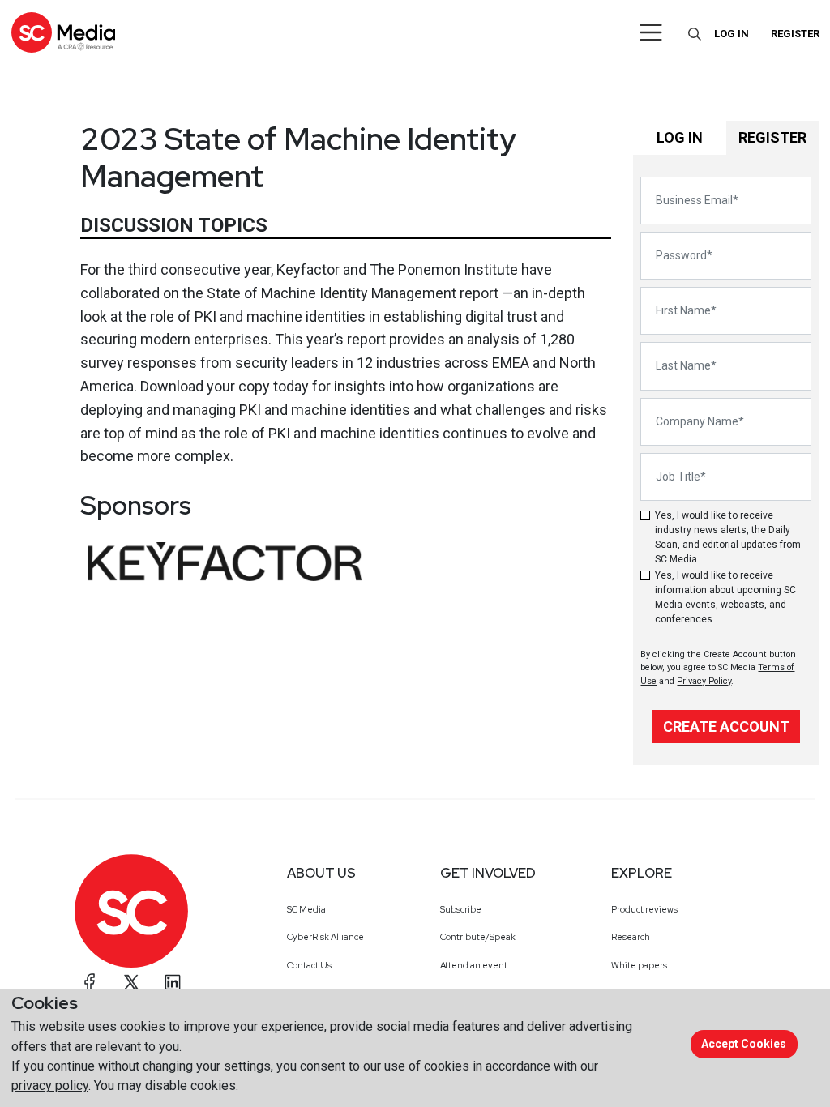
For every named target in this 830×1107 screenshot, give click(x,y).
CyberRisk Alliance (325, 936)
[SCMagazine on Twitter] (131, 982)
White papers (639, 965)
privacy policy (49, 1085)
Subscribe (460, 909)
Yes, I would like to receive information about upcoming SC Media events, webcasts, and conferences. (725, 597)
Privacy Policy (704, 681)
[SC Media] (63, 32)
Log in (731, 34)
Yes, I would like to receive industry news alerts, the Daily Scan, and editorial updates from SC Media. (728, 537)
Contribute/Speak (478, 936)
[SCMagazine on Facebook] (90, 982)
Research (630, 936)
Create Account (726, 726)
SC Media (306, 909)
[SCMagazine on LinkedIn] (172, 982)
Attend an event (473, 965)
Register (795, 34)
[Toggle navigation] (651, 32)
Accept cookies (743, 1043)
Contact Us (309, 965)
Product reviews (644, 909)
